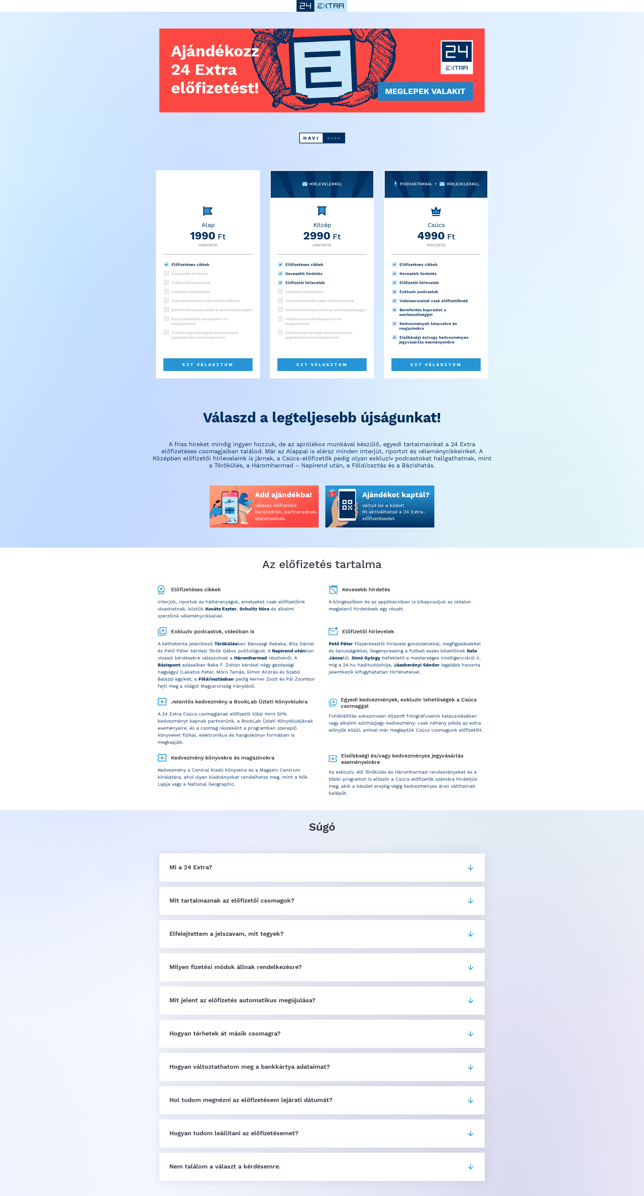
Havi (311, 138)
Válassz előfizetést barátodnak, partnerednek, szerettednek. (286, 512)
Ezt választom (208, 364)
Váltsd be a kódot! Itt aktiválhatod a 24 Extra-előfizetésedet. (393, 512)
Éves (334, 138)
